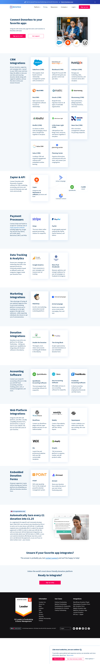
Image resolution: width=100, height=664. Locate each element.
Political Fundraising (61, 602)
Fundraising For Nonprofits (62, 606)
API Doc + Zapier (78, 614)
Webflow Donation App (80, 610)
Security (41, 616)
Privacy (41, 614)
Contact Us (42, 602)
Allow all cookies (58, 659)
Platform (36, 7)
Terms (40, 612)
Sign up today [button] (50, 582)
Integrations (77, 599)
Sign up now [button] (84, 7)
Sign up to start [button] (18, 36)
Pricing (45, 7)
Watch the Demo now (67, 2)
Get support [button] (36, 36)
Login (73, 7)
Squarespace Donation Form (81, 604)
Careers (41, 608)
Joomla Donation (78, 612)
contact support (52, 558)
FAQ (40, 610)
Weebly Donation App (79, 608)
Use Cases (58, 599)
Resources (54, 7)
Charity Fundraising (60, 610)
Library (41, 620)
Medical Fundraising (60, 604)
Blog (40, 606)
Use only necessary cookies (74, 659)
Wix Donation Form (79, 606)
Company (64, 7)
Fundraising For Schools (62, 608)
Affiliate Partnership (45, 618)
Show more (70, 655)
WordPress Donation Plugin (81, 602)
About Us (41, 604)
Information (43, 599)
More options (89, 659)
